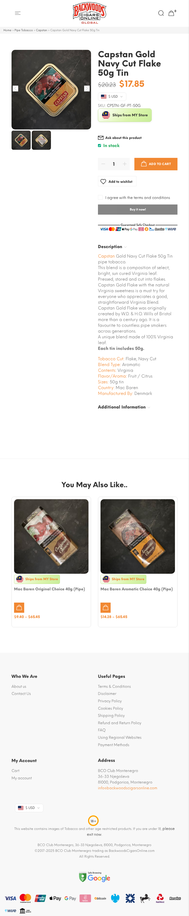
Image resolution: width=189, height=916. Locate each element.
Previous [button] (15, 88)
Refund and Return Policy (119, 723)
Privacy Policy (110, 701)
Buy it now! (138, 209)
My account (22, 778)
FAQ (102, 730)
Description (110, 246)
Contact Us (21, 693)
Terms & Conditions (114, 686)
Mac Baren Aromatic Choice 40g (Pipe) (136, 589)
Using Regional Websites (120, 737)
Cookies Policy (110, 708)
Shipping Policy (111, 715)
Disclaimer (107, 693)
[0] (171, 13)
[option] (51, 89)
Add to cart (160, 164)
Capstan (41, 30)
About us (19, 686)
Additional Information (122, 407)
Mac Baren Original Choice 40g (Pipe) (49, 589)
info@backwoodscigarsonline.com (127, 788)
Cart (15, 771)
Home (7, 30)
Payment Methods (113, 745)
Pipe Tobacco (24, 30)
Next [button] (87, 88)
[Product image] (51, 536)
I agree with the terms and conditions (137, 197)
